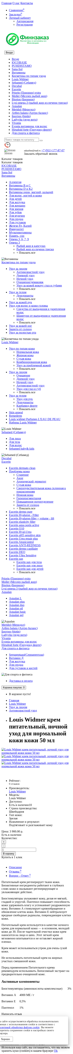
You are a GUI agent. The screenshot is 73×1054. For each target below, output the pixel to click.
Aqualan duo (16, 605)
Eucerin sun (16, 558)
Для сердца (16, 219)
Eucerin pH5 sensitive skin (25, 535)
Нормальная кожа (27, 352)
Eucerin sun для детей (29, 568)
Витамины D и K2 (21, 188)
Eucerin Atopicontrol (21, 542)
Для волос (15, 445)
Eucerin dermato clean (22, 468)
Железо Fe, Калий (20, 225)
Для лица (15, 438)
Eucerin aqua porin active (24, 525)
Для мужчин (17, 215)
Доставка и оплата (21, 680)
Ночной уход (24, 278)
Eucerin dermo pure (20, 511)
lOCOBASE (19, 62)
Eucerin (16, 89)
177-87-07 (53, 150)
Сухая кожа (23, 358)
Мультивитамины (20, 232)
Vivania (16, 122)
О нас (16, 3)
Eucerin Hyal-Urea (20, 531)
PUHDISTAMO (22, 65)
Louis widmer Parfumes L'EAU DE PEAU (34, 419)
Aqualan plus (17, 601)
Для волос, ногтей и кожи (25, 195)
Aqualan (17, 106)
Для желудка (17, 202)
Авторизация (24, 21)
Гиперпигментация (28, 498)
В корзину (8, 853)
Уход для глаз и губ (28, 388)
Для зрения (16, 209)
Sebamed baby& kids (21, 448)
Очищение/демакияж (29, 282)
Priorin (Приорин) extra (26, 92)
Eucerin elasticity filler (22, 521)
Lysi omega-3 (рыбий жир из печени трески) (40, 102)
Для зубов (15, 212)
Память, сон (16, 235)
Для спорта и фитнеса (26, 133)
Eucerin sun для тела (29, 562)
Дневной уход (25, 275)
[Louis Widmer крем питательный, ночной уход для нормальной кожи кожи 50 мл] (36, 752)
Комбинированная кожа (31, 362)
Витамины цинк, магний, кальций (31, 192)
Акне (19, 478)
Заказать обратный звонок (40, 153)
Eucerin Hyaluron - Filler (24, 515)
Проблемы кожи (19, 471)
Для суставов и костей (23, 668)
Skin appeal (16, 412)
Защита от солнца (20, 329)
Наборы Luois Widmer (23, 422)
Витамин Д (16, 658)
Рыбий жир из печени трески (35, 249)
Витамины (18, 72)
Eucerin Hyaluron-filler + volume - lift (31, 518)
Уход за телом (17, 292)
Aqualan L (15, 598)
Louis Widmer (20, 79)
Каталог (12, 162)
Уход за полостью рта (22, 332)
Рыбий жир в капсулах (30, 245)
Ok (56, 1050)
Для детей (15, 198)
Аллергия (15, 182)
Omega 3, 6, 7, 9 (19, 239)
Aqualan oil (16, 608)
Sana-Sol (17, 69)
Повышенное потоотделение (34, 501)
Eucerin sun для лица (29, 565)
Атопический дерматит (31, 481)
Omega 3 (14, 242)
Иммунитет (16, 229)
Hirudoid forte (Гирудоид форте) (32, 129)
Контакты (26, 3)
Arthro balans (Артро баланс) (30, 112)
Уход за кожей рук (20, 302)
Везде (15, 59)
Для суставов (17, 222)
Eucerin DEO (17, 552)
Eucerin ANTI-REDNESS (25, 545)
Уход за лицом (18, 268)
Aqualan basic (17, 611)
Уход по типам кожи (22, 348)
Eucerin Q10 (16, 528)
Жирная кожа (25, 355)
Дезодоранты (24, 295)
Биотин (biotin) (21, 116)
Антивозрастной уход (30, 272)
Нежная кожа (24, 494)
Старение (22, 474)
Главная (6, 3)
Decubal (17, 86)
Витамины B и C (20, 185)
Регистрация (24, 24)
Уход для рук (24, 399)
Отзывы (15, 871)
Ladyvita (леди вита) (24, 119)
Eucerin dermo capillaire (23, 548)
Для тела (14, 441)
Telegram (8, 153)
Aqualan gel (16, 615)
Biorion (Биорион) (23, 99)
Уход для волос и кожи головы (28, 305)
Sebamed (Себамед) (24, 82)
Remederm (15, 415)
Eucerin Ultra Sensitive (22, 555)
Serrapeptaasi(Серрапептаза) (26, 654)
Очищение (23, 375)
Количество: (9, 838)
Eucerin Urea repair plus (23, 538)
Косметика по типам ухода (29, 75)
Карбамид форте (26, 405)
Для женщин (17, 205)
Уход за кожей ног (20, 325)
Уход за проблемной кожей (33, 365)
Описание (15, 867)
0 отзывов (14, 783)
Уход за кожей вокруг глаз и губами (39, 285)
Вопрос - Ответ (20, 875)
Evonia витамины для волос (29, 126)
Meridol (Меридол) (23, 109)
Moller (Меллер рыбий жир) (29, 96)
